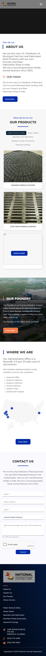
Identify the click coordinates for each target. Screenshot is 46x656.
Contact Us (7, 593)
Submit (23, 552)
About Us (7, 589)
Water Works (8, 611)
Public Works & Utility (16, 133)
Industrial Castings (10, 622)
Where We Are (9, 600)
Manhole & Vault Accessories (14, 619)
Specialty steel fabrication (13, 615)
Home (5, 586)
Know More (19, 253)
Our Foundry (8, 596)
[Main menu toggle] (41, 4)
